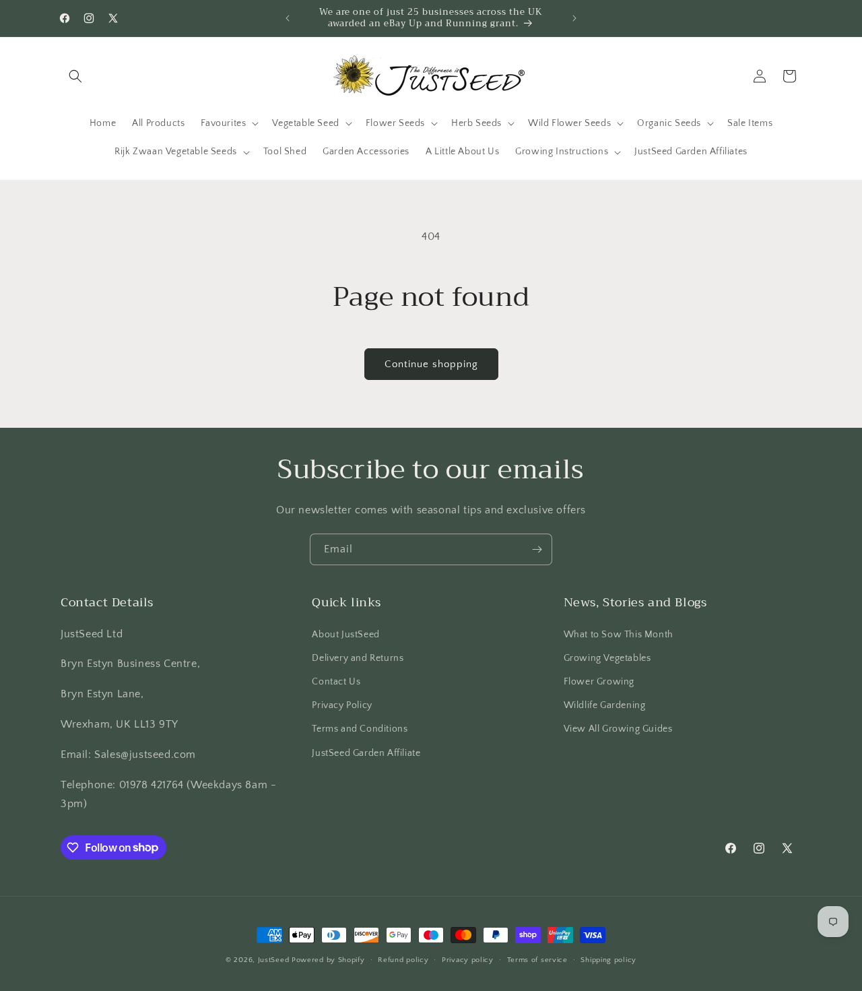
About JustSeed (345, 634)
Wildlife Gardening (605, 705)
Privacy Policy (342, 705)
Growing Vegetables (607, 657)
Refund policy (403, 959)
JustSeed (274, 960)
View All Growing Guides (618, 729)
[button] (75, 76)
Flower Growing (599, 681)
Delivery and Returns (357, 657)
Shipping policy (608, 959)
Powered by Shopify (328, 960)
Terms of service (537, 959)
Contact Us (336, 681)
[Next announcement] (574, 18)
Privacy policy (468, 959)
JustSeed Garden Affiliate (366, 752)
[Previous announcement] (287, 18)
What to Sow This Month (618, 634)
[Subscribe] (537, 549)
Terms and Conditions (359, 729)
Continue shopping (431, 364)
